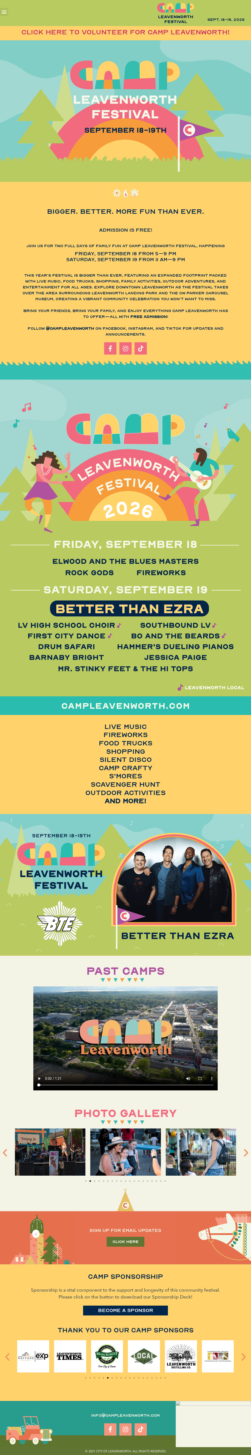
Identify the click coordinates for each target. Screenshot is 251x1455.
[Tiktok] (141, 348)
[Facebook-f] (110, 348)
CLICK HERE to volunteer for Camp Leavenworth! (125, 32)
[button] (4, 12)
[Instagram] (125, 348)
